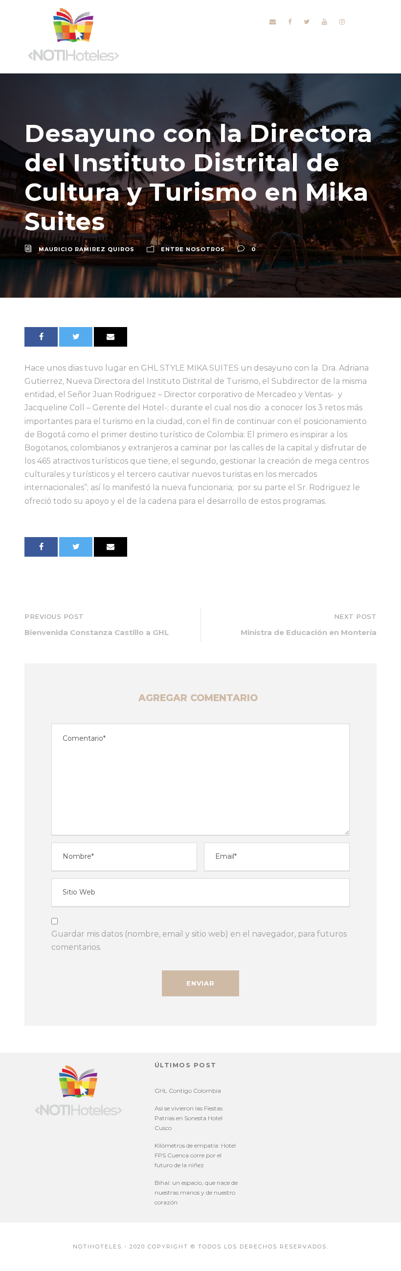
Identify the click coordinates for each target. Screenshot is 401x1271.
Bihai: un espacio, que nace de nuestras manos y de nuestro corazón (196, 1192)
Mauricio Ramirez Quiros (86, 249)
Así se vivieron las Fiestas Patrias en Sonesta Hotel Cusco (189, 1118)
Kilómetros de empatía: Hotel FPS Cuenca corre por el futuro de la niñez (195, 1155)
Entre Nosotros (193, 249)
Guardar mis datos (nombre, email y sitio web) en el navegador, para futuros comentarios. (199, 940)
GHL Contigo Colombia (188, 1090)
